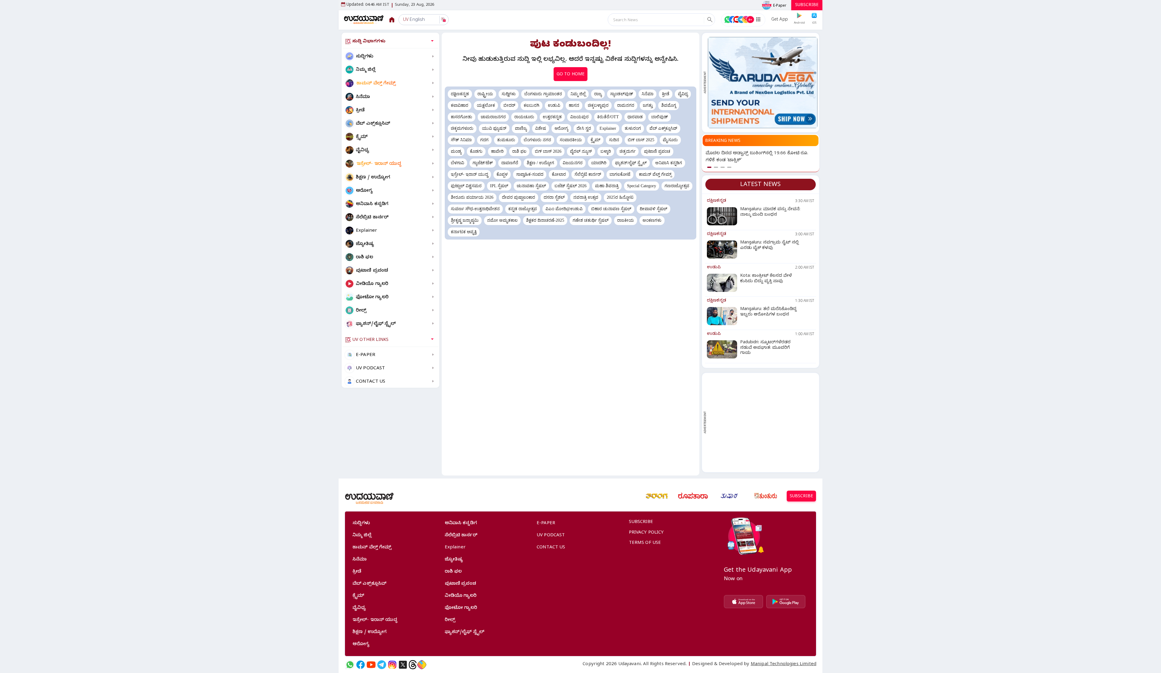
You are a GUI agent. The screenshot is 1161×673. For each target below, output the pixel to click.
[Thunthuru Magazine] (765, 496)
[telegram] (381, 664)
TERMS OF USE (645, 543)
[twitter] (403, 664)
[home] (364, 19)
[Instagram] (392, 664)
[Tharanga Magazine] (657, 496)
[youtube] (371, 664)
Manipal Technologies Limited (783, 665)
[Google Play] (785, 601)
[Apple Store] (743, 601)
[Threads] (412, 664)
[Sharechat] (421, 664)
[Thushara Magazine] (729, 496)
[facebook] (360, 664)
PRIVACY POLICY (646, 533)
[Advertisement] (763, 422)
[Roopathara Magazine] (693, 496)
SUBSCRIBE (806, 5)
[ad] (763, 82)
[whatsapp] (350, 664)
